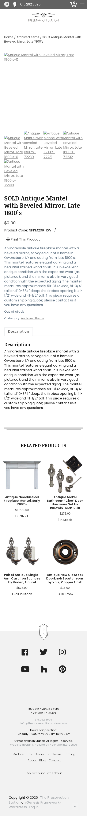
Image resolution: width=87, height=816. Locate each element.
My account (36, 773)
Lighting (69, 754)
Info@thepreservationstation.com (43, 723)
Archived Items (27, 37)
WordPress (18, 807)
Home (8, 37)
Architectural (22, 754)
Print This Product (25, 239)
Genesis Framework (43, 802)
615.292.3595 (30, 4)
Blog (42, 760)
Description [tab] (18, 331)
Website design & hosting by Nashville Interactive (43, 744)
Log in (33, 807)
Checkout (54, 773)
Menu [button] (81, 5)
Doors (39, 754)
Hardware (53, 754)
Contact (55, 760)
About (32, 760)
